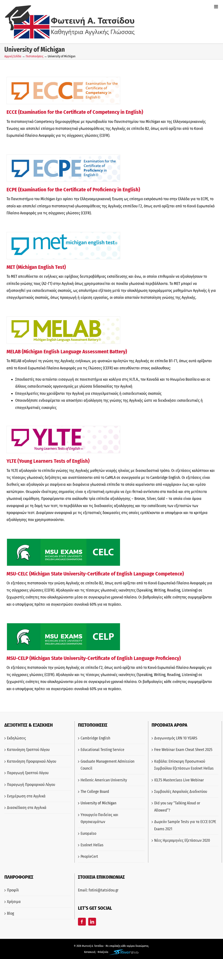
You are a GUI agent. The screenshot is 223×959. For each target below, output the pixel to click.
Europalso (88, 833)
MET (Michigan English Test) (36, 267)
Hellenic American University (104, 780)
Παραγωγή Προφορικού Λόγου (31, 784)
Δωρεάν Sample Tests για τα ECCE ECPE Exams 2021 (185, 825)
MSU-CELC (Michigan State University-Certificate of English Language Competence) (95, 574)
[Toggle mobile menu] (216, 6)
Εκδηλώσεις (16, 738)
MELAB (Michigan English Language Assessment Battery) (67, 352)
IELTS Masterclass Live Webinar (179, 780)
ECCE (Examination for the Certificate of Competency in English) (75, 112)
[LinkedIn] (92, 922)
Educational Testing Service (102, 749)
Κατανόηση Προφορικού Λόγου (31, 761)
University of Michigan (98, 803)
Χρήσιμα (14, 901)
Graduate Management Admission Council (107, 765)
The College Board (95, 791)
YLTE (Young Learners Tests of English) (48, 461)
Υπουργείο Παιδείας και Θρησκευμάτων (99, 818)
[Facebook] (82, 922)
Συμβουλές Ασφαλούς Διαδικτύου (180, 791)
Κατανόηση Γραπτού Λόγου (28, 749)
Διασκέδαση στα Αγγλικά (26, 807)
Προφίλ (13, 890)
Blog (10, 913)
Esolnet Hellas (92, 845)
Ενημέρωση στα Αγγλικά (26, 796)
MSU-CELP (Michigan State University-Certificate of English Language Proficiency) (94, 658)
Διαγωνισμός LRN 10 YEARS (175, 738)
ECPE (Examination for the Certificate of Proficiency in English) (73, 190)
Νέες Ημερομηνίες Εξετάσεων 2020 (182, 840)
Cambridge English (95, 738)
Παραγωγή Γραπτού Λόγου (28, 773)
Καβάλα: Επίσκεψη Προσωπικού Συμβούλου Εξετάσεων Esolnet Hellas (184, 765)
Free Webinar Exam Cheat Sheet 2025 (183, 749)
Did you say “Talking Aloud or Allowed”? (177, 806)
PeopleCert (89, 856)
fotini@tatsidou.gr (103, 890)
